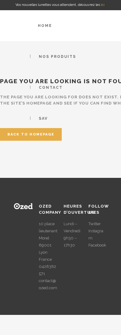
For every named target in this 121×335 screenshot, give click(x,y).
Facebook (97, 245)
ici (103, 5)
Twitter (94, 223)
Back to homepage (30, 134)
